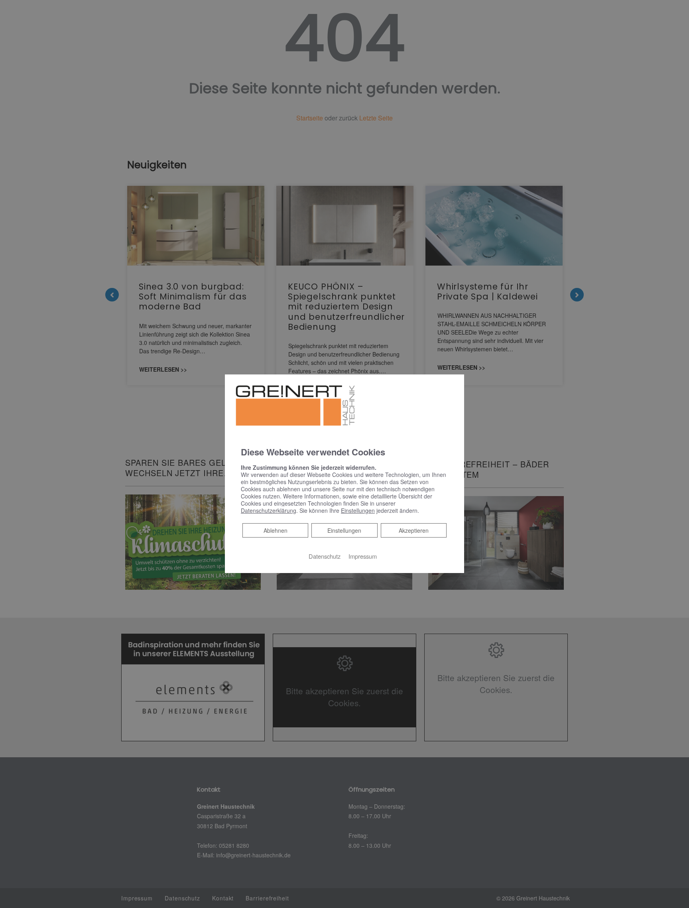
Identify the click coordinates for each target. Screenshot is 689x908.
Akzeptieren (414, 530)
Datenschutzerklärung (268, 510)
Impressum (362, 555)
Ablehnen (275, 530)
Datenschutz (325, 555)
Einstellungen (344, 530)
